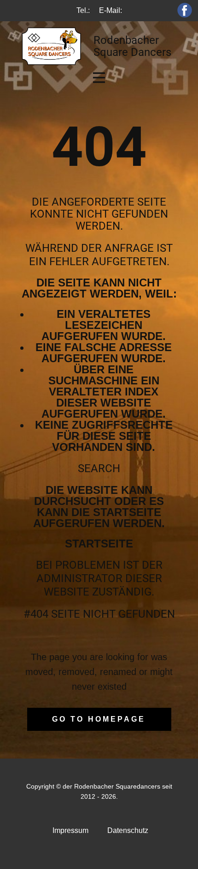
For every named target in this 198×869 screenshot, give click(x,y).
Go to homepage (99, 719)
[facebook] (184, 10)
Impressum (70, 830)
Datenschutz (127, 830)
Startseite (99, 543)
